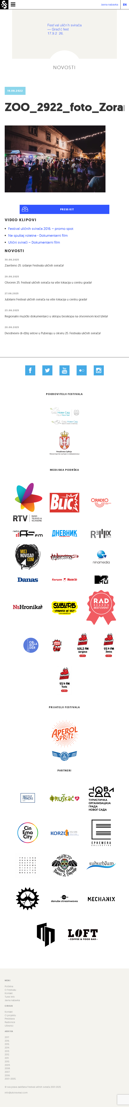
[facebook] (30, 370)
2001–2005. (10, 1078)
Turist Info (10, 996)
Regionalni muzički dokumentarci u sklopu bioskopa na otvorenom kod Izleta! (56, 316)
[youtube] (64, 370)
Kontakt (9, 993)
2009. (7, 1065)
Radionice (10, 1022)
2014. (7, 1047)
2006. (7, 1075)
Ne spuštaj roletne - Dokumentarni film (38, 235)
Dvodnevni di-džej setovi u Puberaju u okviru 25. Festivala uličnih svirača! (53, 333)
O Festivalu (10, 989)
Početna (9, 986)
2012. (7, 1054)
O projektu (10, 1015)
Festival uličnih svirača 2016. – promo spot (40, 228)
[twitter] (47, 370)
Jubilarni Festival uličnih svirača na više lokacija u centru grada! (46, 299)
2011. (7, 1057)
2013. (7, 1051)
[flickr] (81, 370)
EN (125, 5)
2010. (7, 1061)
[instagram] (99, 370)
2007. (7, 1071)
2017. (7, 1037)
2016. (7, 1040)
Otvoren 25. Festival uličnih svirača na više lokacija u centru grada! (48, 282)
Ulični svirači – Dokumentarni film (34, 242)
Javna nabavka (109, 4)
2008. (7, 1068)
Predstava (10, 1018)
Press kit (67, 209)
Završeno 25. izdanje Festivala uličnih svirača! (34, 265)
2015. (7, 1044)
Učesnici (9, 1025)
